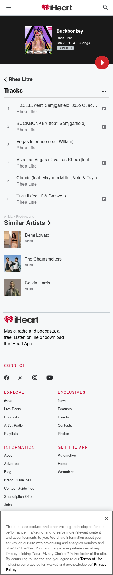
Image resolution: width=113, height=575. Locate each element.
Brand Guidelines (17, 479)
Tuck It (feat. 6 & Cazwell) (41, 195)
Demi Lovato (37, 235)
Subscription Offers (19, 496)
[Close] (106, 518)
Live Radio (12, 408)
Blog (7, 471)
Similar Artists (24, 222)
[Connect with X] (20, 377)
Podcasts (11, 417)
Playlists (11, 433)
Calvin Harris (37, 283)
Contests (65, 425)
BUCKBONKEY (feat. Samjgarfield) (51, 123)
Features (65, 408)
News (62, 400)
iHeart (8, 400)
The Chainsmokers (43, 259)
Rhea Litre (64, 37)
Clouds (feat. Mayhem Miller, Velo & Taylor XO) (61, 177)
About (8, 455)
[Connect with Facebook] (6, 377)
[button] (102, 62)
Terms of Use (91, 558)
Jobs (8, 504)
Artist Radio (13, 425)
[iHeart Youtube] (49, 377)
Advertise (11, 463)
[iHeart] (56, 7)
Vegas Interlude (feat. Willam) (45, 141)
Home (62, 463)
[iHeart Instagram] (34, 377)
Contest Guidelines (19, 488)
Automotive (67, 455)
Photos (63, 433)
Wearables (66, 471)
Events (63, 417)
